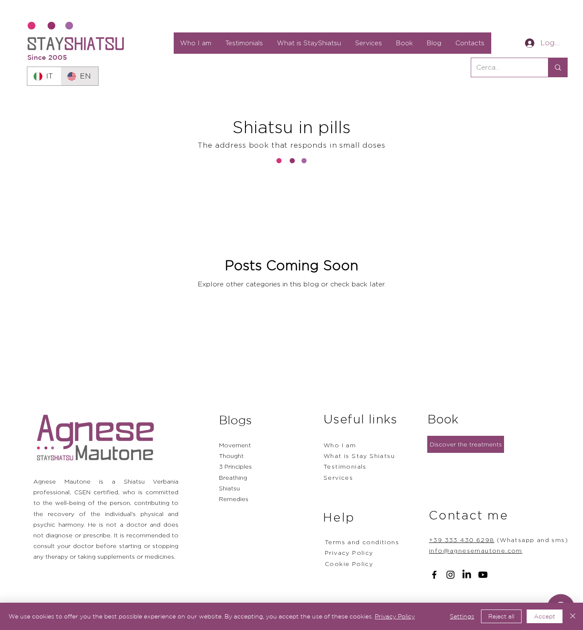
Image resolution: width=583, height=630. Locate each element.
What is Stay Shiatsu (359, 455)
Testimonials (345, 466)
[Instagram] (450, 574)
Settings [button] (462, 616)
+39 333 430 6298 (461, 540)
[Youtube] (483, 574)
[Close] (573, 616)
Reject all (501, 616)
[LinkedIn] (466, 574)
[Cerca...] (557, 67)
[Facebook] (434, 574)
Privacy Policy (395, 616)
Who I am (340, 445)
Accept (544, 616)
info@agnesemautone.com (475, 550)
